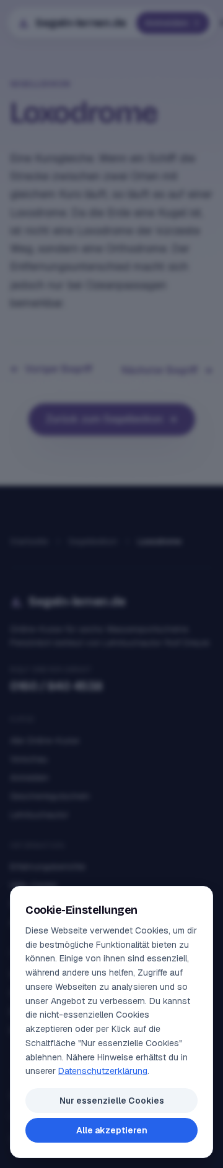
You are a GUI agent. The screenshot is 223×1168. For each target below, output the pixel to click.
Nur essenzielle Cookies (111, 1100)
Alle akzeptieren (111, 1130)
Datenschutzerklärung (102, 1070)
